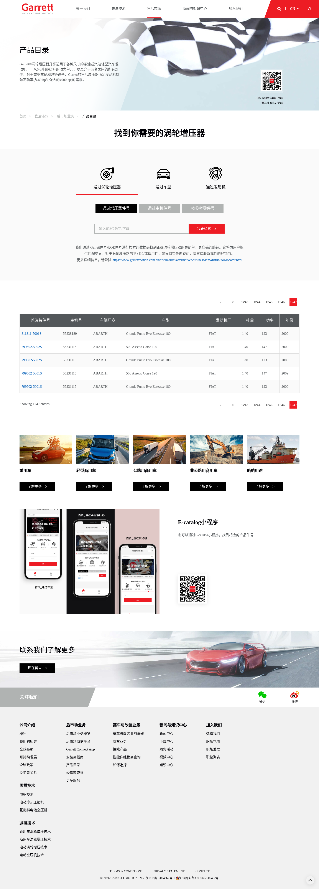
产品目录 (89, 116)
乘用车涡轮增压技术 (35, 831)
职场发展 (213, 749)
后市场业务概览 (78, 734)
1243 (244, 302)
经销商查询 (75, 773)
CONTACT (203, 871)
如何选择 (120, 765)
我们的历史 (28, 741)
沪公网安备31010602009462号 (199, 878)
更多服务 (73, 780)
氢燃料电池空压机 (33, 810)
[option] (45, 463)
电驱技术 (26, 794)
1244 (256, 302)
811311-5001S (31, 333)
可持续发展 (28, 757)
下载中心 (166, 741)
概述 (23, 734)
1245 (269, 302)
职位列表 (213, 757)
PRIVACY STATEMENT (169, 871)
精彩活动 (166, 749)
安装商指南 (75, 757)
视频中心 (166, 757)
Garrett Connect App (80, 749)
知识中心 (166, 765)
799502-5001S (31, 373)
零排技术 (27, 785)
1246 (281, 302)
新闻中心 (166, 734)
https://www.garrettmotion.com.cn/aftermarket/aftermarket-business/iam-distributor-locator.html (177, 260)
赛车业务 (120, 741)
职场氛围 (213, 741)
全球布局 (26, 749)
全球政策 (26, 765)
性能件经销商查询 (127, 757)
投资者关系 (28, 773)
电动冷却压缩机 (32, 802)
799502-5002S (31, 347)
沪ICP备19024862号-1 (160, 878)
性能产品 (120, 749)
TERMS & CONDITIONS (126, 871)
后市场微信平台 (78, 741)
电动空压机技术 (32, 855)
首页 (23, 116)
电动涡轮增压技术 (33, 847)
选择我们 (213, 734)
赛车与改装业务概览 (128, 734)
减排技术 (27, 823)
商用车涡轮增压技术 (35, 839)
